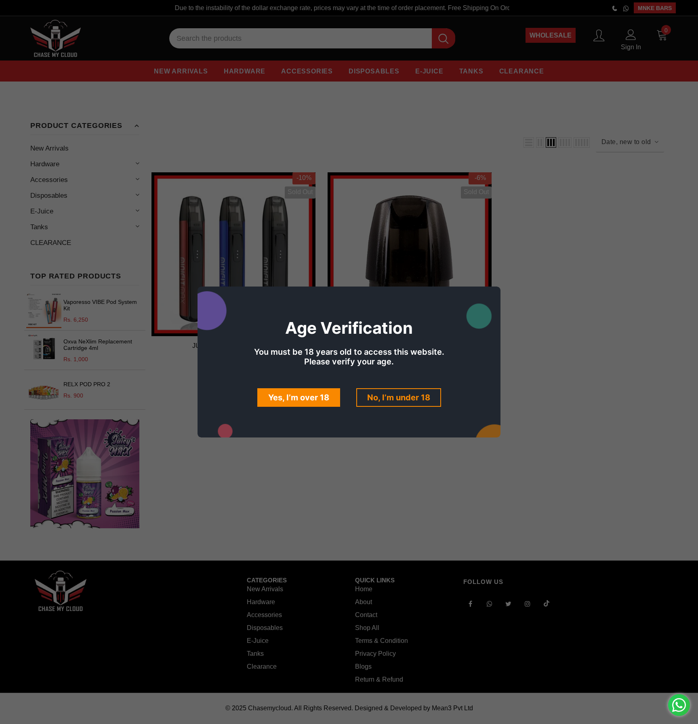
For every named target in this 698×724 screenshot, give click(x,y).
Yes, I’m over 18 (298, 397)
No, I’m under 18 (398, 397)
